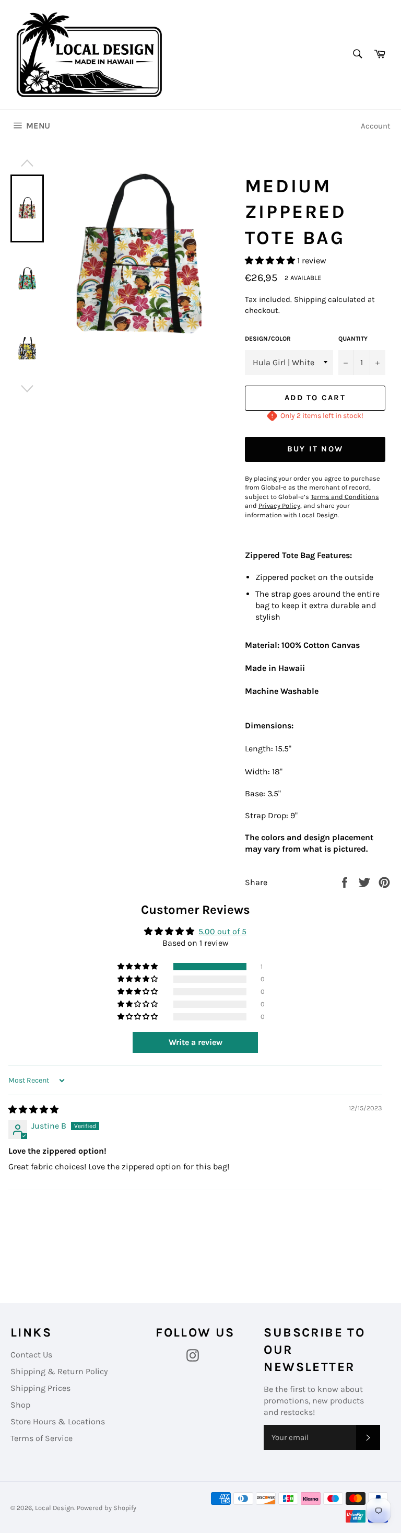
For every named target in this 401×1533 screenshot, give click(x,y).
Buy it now (315, 449)
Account (376, 126)
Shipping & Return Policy (59, 1371)
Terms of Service (41, 1438)
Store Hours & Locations (57, 1421)
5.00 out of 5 (222, 931)
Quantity (353, 338)
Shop (20, 1405)
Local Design (54, 1508)
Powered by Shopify (106, 1508)
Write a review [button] (195, 1042)
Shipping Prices (40, 1388)
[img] (33, 1109)
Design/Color (268, 338)
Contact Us (31, 1355)
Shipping (310, 299)
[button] (271, 260)
